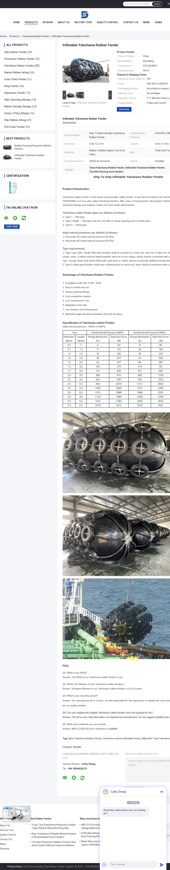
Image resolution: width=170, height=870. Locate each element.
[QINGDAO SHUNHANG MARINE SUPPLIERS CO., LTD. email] (8, 218)
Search (157, 4)
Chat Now (124, 109)
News (146, 22)
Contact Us (130, 22)
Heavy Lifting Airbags (16, 113)
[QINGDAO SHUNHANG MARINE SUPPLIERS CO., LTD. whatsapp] (17, 218)
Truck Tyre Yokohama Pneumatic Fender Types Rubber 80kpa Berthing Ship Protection (54, 826)
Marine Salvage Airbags (17, 106)
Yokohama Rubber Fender (35, 36)
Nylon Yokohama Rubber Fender (85, 738)
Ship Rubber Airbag (15, 120)
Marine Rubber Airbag (16, 72)
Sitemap (4, 848)
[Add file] (104, 864)
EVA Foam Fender (14, 126)
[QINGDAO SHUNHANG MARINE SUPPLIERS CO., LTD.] (85, 15)
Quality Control (107, 22)
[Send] (161, 864)
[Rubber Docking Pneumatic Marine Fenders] (7, 147)
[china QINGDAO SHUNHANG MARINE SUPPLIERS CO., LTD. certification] (13, 187)
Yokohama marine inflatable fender (121, 738)
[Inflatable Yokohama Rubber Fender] (7, 157)
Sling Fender (11, 86)
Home (16, 22)
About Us (63, 22)
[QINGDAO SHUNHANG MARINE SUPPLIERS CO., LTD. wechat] (26, 218)
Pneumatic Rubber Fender (19, 58)
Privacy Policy (14, 866)
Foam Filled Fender (15, 79)
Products (31, 22)
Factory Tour (83, 22)
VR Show (47, 22)
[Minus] (162, 792)
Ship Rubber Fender (15, 52)
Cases (158, 22)
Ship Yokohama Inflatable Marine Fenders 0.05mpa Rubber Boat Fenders (54, 835)
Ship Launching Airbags (17, 99)
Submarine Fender (14, 92)
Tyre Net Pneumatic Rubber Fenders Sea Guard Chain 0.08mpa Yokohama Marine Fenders (54, 844)
